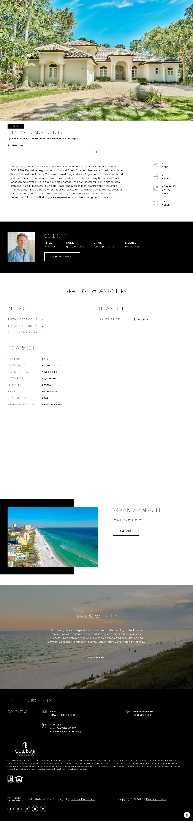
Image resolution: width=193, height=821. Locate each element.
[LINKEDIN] (27, 809)
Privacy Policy (156, 799)
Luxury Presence (83, 799)
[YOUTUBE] (35, 809)
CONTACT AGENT (62, 256)
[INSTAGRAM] (19, 809)
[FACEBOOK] (11, 809)
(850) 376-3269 (74, 246)
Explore (126, 531)
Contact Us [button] (96, 657)
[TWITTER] (43, 809)
